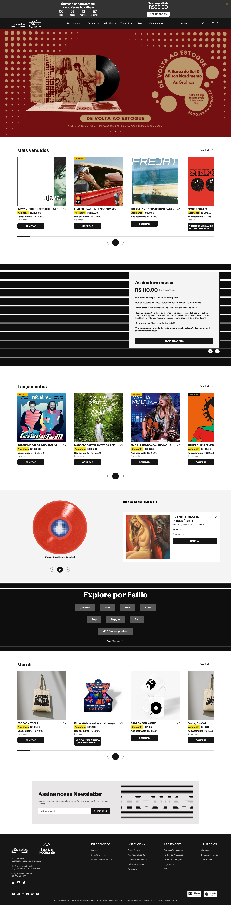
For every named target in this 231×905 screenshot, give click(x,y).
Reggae (115, 619)
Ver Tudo (205, 150)
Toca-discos (127, 23)
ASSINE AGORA (158, 14)
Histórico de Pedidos (210, 855)
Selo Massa (109, 23)
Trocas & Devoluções (173, 850)
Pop (94, 619)
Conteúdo (132, 869)
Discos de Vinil (75, 23)
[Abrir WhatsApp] (224, 898)
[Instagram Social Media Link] (12, 882)
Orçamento (169, 864)
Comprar (31, 226)
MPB (127, 607)
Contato (94, 850)
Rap (137, 619)
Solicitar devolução (100, 855)
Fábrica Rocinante (136, 864)
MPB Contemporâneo (115, 631)
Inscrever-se (100, 811)
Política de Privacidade (174, 855)
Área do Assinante (208, 859)
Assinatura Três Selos (138, 855)
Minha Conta (206, 850)
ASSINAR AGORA (174, 341)
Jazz (107, 607)
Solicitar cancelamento (101, 859)
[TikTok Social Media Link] (24, 882)
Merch (141, 23)
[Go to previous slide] (210, 351)
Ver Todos (114, 641)
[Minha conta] (212, 23)
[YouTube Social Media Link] (18, 882)
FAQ (166, 869)
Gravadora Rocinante (137, 859)
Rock (148, 607)
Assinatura (93, 23)
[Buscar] (203, 23)
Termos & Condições (173, 859)
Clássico (85, 607)
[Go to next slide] (217, 351)
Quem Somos (156, 23)
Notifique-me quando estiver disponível (201, 227)
